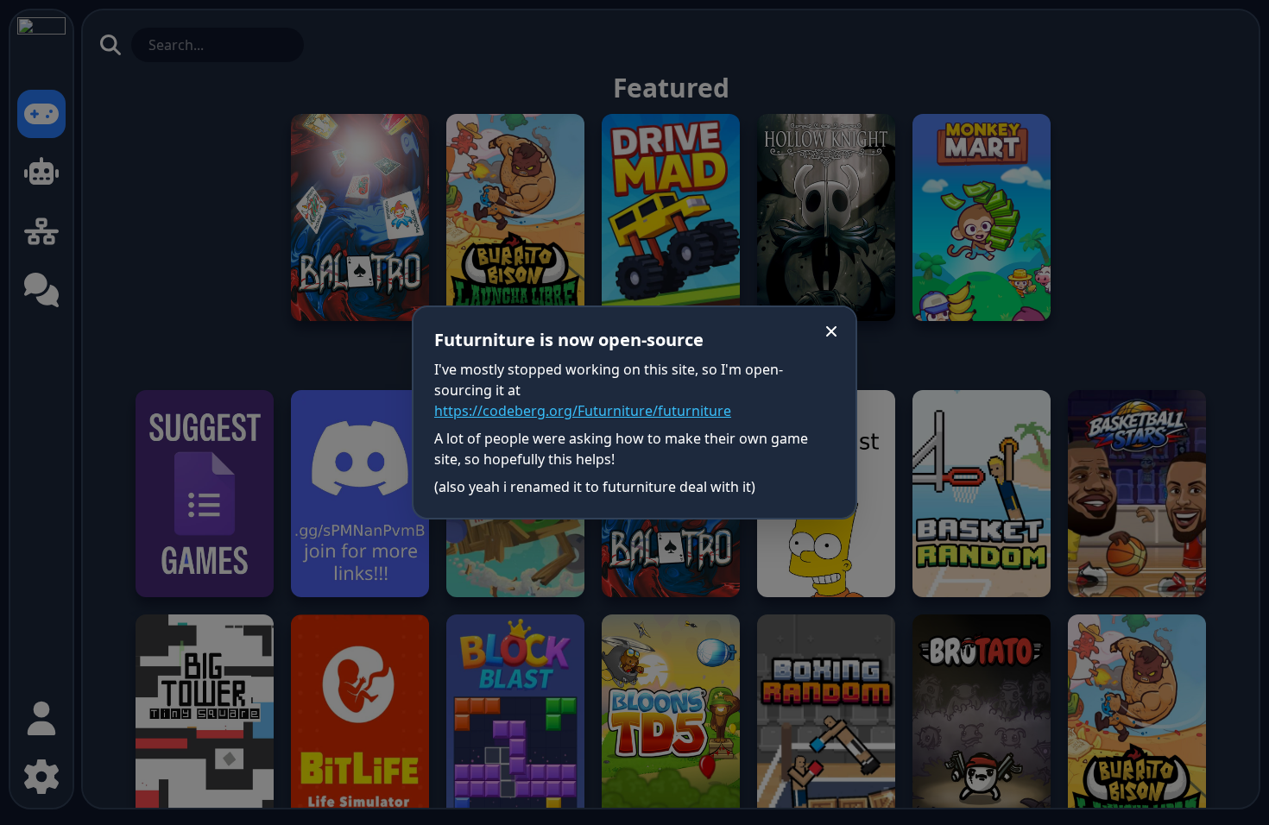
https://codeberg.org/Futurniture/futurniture (582, 410)
